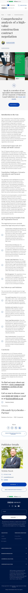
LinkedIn (6, 479)
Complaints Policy (18, 538)
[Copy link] (12, 427)
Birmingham (3, 541)
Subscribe (13, 517)
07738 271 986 (7, 474)
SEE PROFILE (13, 484)
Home (2, 14)
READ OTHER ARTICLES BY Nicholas (13, 489)
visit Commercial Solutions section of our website (12, 386)
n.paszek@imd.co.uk (8, 477)
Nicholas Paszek (10, 42)
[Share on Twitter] (16, 427)
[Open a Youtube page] (18, 506)
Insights (9, 14)
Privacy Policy (22, 525)
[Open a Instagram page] (12, 506)
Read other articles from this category (13, 434)
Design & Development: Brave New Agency (14, 589)
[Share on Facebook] (8, 427)
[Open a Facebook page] (9, 506)
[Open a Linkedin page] (15, 506)
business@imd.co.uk (14, 399)
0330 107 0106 (18, 98)
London (2, 536)
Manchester (3, 538)
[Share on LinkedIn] (19, 427)
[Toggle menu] (26, 8)
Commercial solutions (18, 14)
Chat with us (13, 104)
